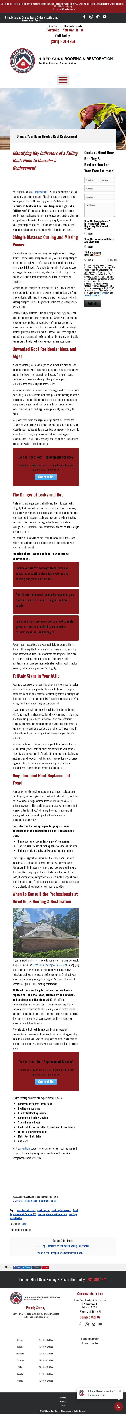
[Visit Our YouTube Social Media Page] (104, 17)
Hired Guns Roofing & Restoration (50, 965)
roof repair (43, 1210)
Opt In (90, 233)
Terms (63, 1405)
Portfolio (26, 1148)
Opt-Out (114, 260)
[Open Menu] (63, 80)
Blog (24, 1223)
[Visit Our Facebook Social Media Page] (84, 17)
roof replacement (38, 192)
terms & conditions (92, 295)
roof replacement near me (52, 1214)
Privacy (63, 1401)
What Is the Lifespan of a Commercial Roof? (60, 1252)
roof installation (26, 1210)
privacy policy (103, 292)
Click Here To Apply (63, 6)
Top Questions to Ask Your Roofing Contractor (65, 1245)
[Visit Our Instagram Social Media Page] (91, 17)
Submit (93, 303)
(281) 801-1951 (63, 41)
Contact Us (46, 476)
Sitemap (63, 1397)
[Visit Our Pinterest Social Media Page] (98, 17)
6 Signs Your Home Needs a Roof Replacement (35, 1201)
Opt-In (90, 260)
